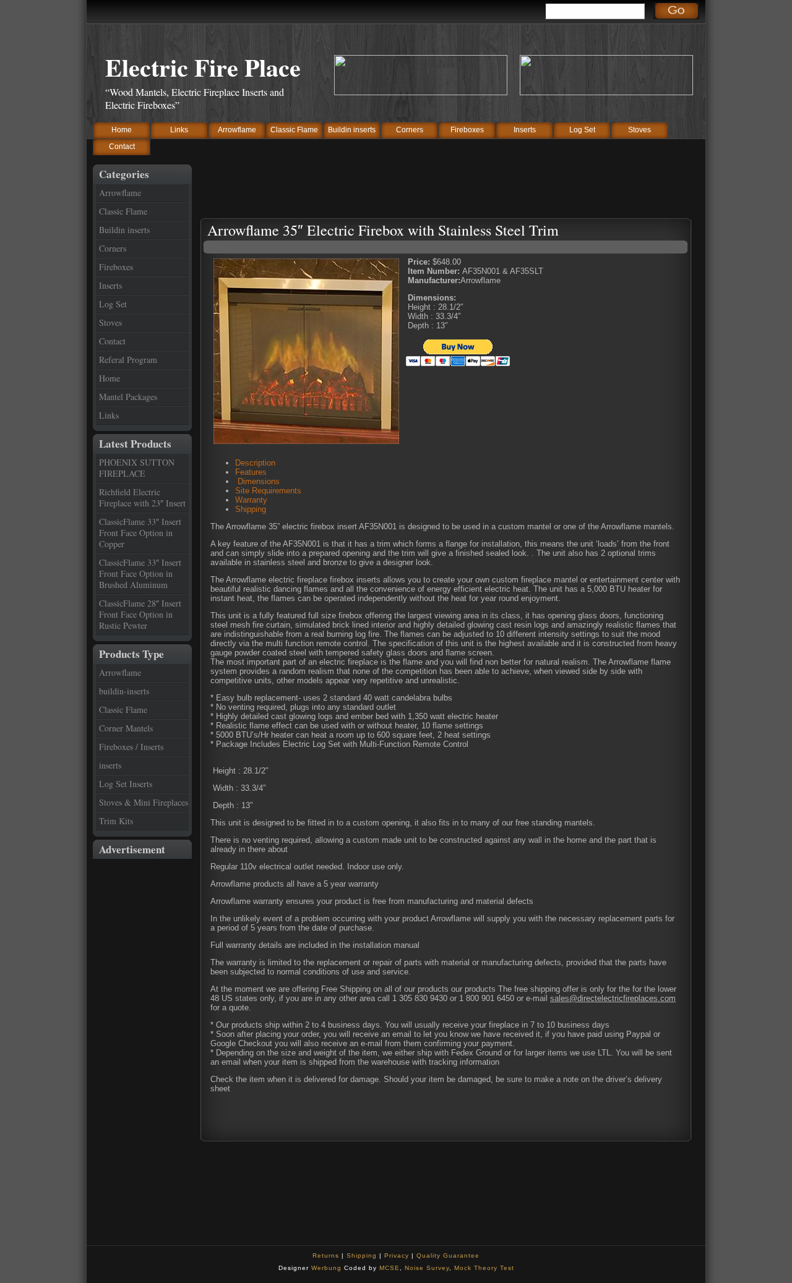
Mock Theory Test (484, 1267)
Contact (122, 146)
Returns (325, 1255)
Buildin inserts (352, 130)
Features (251, 472)
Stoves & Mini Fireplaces (143, 802)
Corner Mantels (126, 728)
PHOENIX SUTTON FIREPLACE (136, 467)
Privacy (396, 1255)
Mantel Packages (128, 397)
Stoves (639, 130)
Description (255, 462)
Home (121, 130)
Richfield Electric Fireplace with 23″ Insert (142, 497)
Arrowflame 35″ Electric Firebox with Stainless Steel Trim (383, 230)
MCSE (389, 1267)
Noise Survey (427, 1267)
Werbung (326, 1267)
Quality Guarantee (448, 1255)
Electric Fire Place (203, 67)
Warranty (251, 500)
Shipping (250, 509)
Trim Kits (116, 821)
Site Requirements (268, 490)
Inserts (525, 130)
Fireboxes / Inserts (131, 746)
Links (179, 130)
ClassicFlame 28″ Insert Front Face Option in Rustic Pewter (140, 614)
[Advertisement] (142, 1044)
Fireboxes (467, 130)
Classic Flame (294, 130)
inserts (110, 765)
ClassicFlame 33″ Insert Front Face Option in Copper (140, 533)
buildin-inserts (124, 691)
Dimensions (257, 481)
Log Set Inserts (125, 784)
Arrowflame (237, 130)
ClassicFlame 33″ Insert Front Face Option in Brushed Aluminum (140, 573)
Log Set (582, 130)
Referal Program (128, 359)
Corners (409, 130)
